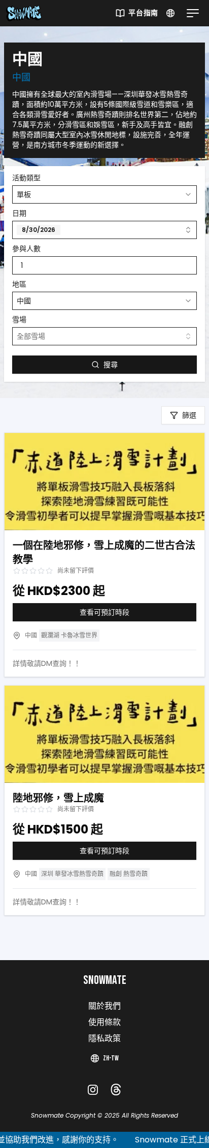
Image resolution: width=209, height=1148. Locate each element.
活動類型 (26, 177)
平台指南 (143, 13)
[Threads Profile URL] (116, 1089)
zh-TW (111, 1058)
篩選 (189, 415)
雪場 (19, 319)
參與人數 (26, 248)
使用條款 (104, 1022)
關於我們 (104, 1006)
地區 (19, 284)
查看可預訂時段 (104, 612)
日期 (19, 213)
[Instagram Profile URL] (93, 1090)
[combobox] (104, 194)
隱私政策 (104, 1039)
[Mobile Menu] (191, 13)
